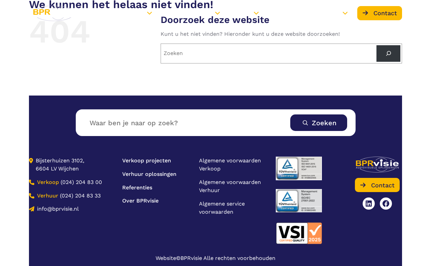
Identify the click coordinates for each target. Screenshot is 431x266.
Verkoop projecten (146, 160)
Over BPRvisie (323, 13)
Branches (240, 13)
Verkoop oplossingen (118, 13)
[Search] (388, 53)
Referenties (281, 12)
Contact (385, 13)
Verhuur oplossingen (186, 13)
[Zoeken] (318, 122)
